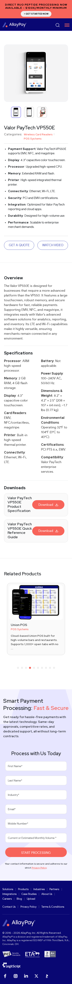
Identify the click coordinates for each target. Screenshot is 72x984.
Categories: (13, 134)
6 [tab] (38, 668)
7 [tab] (42, 668)
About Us (46, 894)
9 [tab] (50, 668)
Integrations (9, 894)
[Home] (14, 24)
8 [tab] (46, 668)
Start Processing (36, 852)
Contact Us (9, 907)
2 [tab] (22, 668)
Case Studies (29, 894)
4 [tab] (30, 668)
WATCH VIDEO (52, 245)
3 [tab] (26, 668)
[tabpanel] (36, 619)
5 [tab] (34, 668)
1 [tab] (18, 668)
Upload (31, 899)
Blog (19, 899)
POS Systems (33, 138)
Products (23, 889)
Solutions (7, 889)
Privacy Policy (39, 867)
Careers (7, 899)
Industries (39, 889)
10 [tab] (54, 668)
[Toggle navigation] (66, 25)
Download (45, 504)
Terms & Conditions (52, 907)
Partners (54, 889)
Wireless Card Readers (38, 134)
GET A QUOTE (19, 245)
